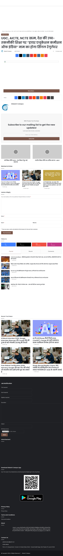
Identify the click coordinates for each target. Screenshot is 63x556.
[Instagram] (34, 533)
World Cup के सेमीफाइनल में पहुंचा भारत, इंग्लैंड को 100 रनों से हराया (28, 271)
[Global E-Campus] (11, 3)
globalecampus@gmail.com (8, 541)
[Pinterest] (31, 55)
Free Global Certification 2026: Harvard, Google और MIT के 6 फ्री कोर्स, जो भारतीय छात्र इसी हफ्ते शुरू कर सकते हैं (15, 368)
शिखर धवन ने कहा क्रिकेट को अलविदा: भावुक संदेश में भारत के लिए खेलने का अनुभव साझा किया (34, 264)
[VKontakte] (38, 55)
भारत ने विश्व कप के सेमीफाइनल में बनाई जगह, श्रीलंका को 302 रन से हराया (29, 277)
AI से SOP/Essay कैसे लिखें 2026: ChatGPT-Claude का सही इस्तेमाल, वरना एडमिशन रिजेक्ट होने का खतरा (46, 340)
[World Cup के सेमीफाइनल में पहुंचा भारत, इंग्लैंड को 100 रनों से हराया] (5, 273)
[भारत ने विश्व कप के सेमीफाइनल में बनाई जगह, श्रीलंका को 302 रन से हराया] (5, 280)
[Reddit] (35, 55)
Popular (11, 251)
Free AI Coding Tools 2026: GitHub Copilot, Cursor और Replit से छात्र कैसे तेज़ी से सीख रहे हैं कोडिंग (10, 183)
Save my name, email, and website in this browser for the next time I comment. (20, 229)
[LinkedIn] (24, 55)
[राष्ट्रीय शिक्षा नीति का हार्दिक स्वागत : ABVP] (47, 152)
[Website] (12, 107)
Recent (31, 251)
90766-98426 (6, 544)
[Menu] (2, 3)
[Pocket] (45, 55)
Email (2, 222)
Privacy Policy (4, 511)
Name (3, 216)
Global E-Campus (26, 553)
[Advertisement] (31, 18)
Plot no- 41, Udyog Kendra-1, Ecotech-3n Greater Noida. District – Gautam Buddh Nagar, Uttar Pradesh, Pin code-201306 (29, 547)
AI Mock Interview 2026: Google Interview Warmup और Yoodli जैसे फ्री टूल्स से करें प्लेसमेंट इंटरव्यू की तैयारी (31, 184)
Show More (31, 91)
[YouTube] (32, 533)
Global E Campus (8, 51)
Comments (51, 251)
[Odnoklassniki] (42, 55)
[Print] (52, 97)
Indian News (8, 31)
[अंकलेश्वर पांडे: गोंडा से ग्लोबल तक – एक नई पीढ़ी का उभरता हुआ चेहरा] (5, 286)
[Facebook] (17, 55)
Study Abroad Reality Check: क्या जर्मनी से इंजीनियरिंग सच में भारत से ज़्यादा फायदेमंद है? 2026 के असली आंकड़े (47, 367)
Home (3, 31)
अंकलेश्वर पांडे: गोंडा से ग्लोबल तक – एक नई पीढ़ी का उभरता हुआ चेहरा (28, 284)
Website (34, 222)
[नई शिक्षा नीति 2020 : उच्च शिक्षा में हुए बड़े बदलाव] (15, 152)
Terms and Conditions (5, 519)
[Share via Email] (48, 97)
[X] (20, 55)
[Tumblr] (27, 55)
